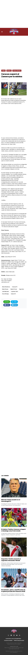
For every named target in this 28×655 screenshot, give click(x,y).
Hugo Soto (21, 289)
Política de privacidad (19, 640)
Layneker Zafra (14, 291)
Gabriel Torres (13, 289)
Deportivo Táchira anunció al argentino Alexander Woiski (11, 559)
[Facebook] (11, 635)
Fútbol (3, 70)
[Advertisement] (14, 14)
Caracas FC (14, 286)
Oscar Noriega (5, 293)
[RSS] (20, 635)
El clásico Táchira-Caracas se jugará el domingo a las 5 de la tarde (13, 530)
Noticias (9, 70)
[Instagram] (14, 635)
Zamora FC (13, 293)
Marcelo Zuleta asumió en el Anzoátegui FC (10, 500)
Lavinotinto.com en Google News (13, 638)
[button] (2, 32)
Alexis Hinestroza (6, 286)
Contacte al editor (8, 640)
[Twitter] (8, 635)
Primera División (17, 70)
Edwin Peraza (5, 289)
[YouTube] (17, 635)
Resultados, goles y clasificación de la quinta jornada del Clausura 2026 (13, 590)
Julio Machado (5, 291)
